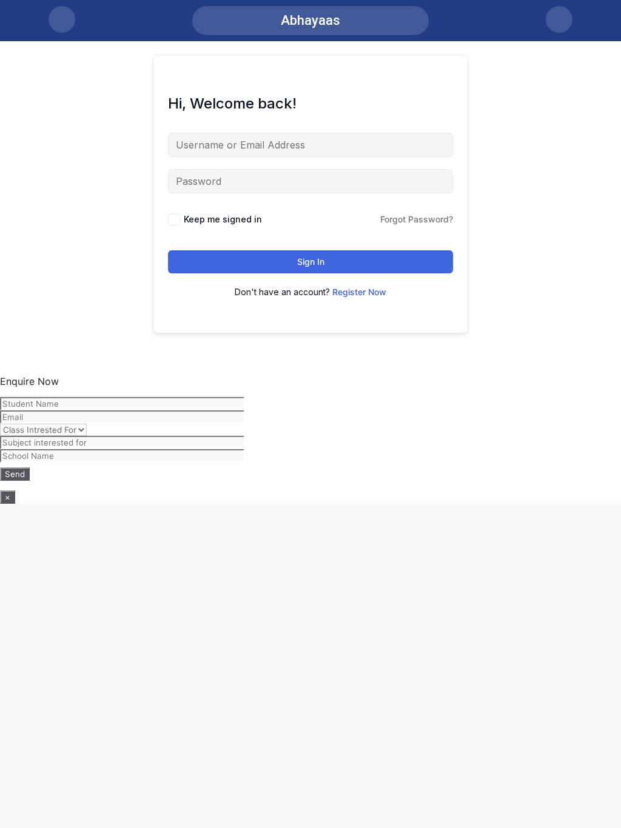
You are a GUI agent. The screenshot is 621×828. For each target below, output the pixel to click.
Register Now (359, 292)
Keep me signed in (223, 219)
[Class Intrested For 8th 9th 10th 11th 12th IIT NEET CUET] (310, 439)
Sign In (310, 261)
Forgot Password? (416, 219)
